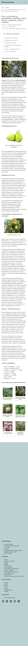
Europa (16, 326)
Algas (5, 587)
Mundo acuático (8, 574)
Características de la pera (11, 38)
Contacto (6, 548)
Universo (6, 588)
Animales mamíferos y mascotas (11, 571)
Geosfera (6, 591)
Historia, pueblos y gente (9, 597)
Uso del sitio (7, 547)
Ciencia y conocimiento (9, 561)
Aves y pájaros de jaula (9, 573)
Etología (6, 564)
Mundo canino (7, 565)
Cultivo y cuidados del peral (11, 49)
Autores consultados (10, 51)
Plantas (6, 584)
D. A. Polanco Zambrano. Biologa (13, 24)
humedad (19, 329)
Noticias (6, 559)
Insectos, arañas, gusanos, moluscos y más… (14, 576)
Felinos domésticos (8, 567)
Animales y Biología (8, 544)
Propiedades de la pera (10, 40)
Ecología (6, 582)
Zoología (6, 562)
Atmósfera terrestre (8, 590)
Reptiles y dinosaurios (9, 570)
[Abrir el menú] (26, 2)
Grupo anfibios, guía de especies (11, 568)
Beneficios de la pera (10, 42)
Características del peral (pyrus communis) (12, 45)
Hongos (6, 585)
